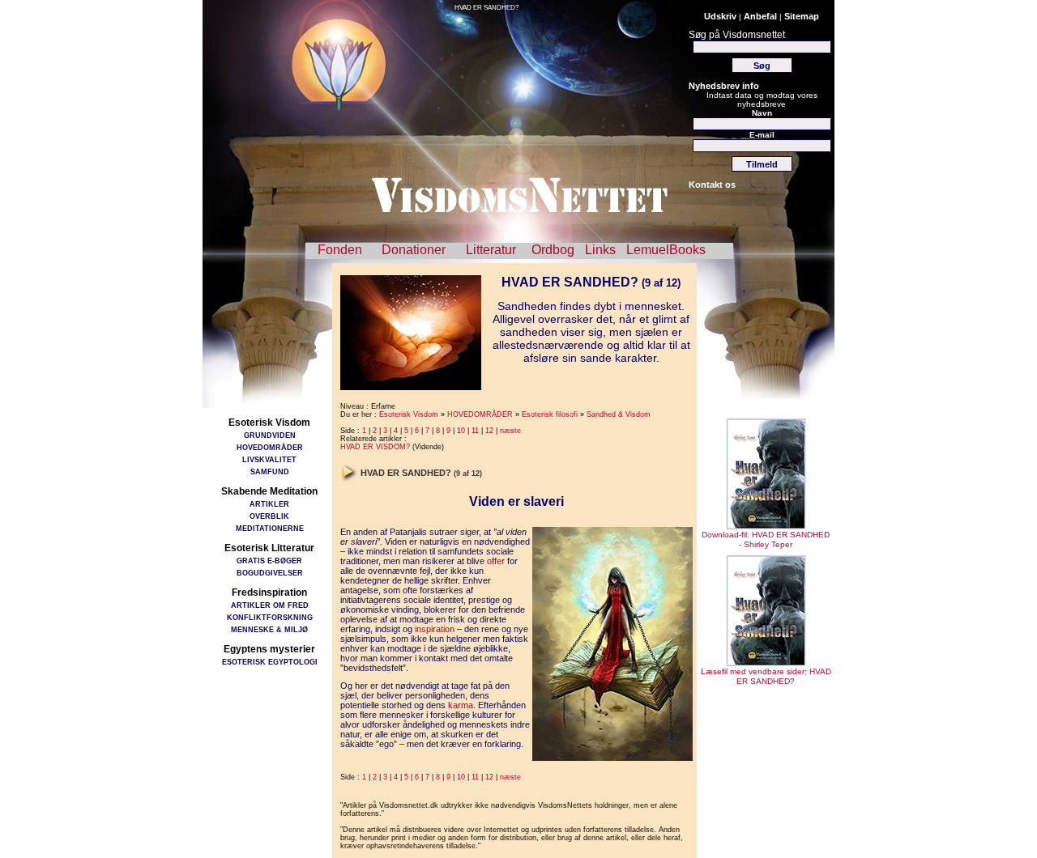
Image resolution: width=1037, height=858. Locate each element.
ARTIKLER (269, 503)
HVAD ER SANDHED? (486, 7)
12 (489, 431)
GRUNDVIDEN (270, 435)
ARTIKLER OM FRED (270, 605)
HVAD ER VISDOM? (375, 447)
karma (460, 705)
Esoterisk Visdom (408, 414)
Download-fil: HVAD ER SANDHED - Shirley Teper (766, 539)
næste (510, 431)
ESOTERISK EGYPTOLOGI (270, 661)
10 (461, 431)
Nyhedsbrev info (724, 86)
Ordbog (552, 250)
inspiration (434, 629)
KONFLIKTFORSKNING (270, 617)
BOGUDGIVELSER (270, 572)
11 (475, 431)
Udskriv (720, 16)
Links (600, 250)
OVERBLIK (269, 516)
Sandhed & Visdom (619, 414)
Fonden (340, 250)
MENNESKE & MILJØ (269, 629)
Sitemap (801, 16)
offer (496, 561)
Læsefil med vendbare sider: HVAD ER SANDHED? (766, 676)
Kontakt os (712, 184)
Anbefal (760, 16)
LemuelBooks (666, 250)
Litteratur (491, 250)
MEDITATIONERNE (270, 528)
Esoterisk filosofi (550, 414)
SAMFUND (269, 471)
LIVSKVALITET (269, 459)
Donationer (414, 250)
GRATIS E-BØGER (269, 560)
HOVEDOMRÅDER (270, 447)
